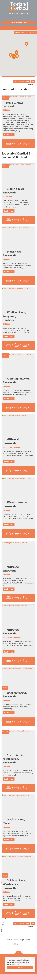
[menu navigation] (1, 26)
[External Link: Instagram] (18, 18)
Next (27, 81)
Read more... (8, 135)
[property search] (36, 27)
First (15, 81)
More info (16, 964)
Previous (21, 81)
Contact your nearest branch (18, 22)
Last (33, 81)
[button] (14, 57)
